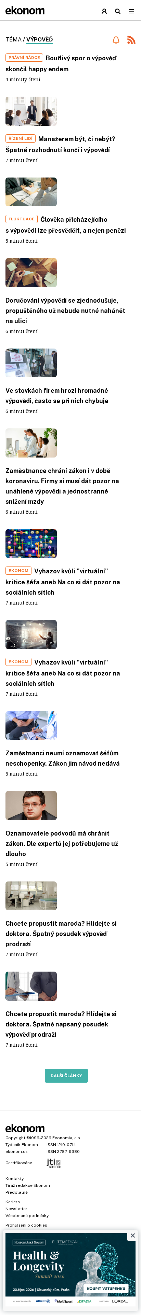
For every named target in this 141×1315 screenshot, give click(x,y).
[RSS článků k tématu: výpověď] (131, 41)
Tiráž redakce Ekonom (27, 1185)
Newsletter (16, 1208)
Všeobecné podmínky (27, 1215)
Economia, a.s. (66, 1137)
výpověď (39, 39)
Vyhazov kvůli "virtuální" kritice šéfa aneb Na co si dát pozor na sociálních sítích (62, 582)
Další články (66, 1075)
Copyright (15, 1137)
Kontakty (14, 1178)
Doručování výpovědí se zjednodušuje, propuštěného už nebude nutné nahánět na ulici (65, 311)
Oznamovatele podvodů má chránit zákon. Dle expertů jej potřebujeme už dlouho (61, 843)
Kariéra (12, 1202)
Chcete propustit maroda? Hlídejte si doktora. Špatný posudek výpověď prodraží (61, 934)
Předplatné (16, 1192)
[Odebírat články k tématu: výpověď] (116, 40)
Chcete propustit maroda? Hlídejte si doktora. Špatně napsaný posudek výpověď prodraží (61, 1024)
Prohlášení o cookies (26, 1225)
